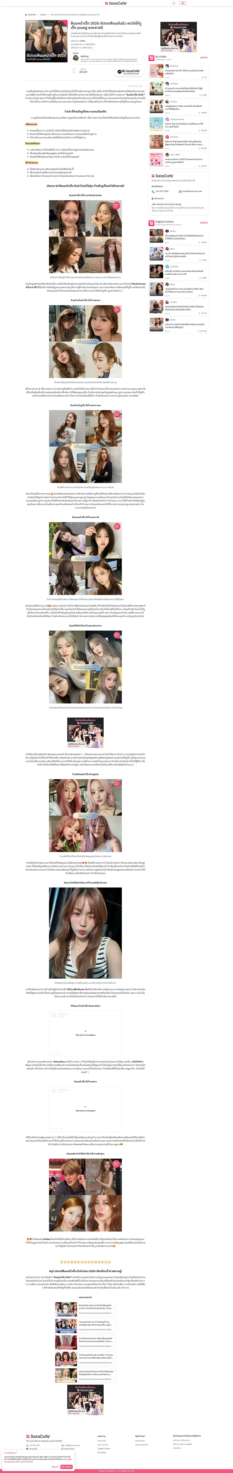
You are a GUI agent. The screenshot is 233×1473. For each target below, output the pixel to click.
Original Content (104, 1448)
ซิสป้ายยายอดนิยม (141, 1444)
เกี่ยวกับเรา (177, 1448)
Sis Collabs (102, 1452)
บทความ (43, 15)
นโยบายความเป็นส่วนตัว (181, 1440)
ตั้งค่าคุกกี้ (55, 1467)
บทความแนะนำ (103, 1444)
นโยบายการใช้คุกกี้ (26, 1461)
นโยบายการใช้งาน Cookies (182, 1444)
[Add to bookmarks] (74, 71)
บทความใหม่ (102, 1440)
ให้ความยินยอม (66, 1467)
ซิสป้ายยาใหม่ (140, 1440)
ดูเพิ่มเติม (204, 57)
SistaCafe (32, 15)
